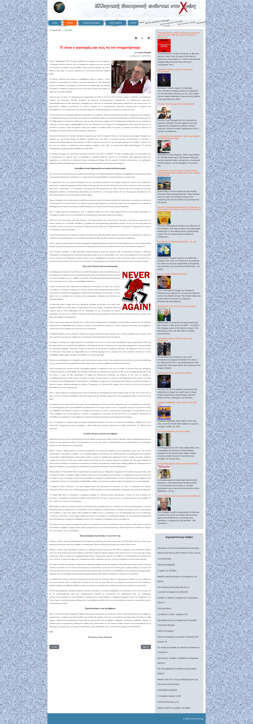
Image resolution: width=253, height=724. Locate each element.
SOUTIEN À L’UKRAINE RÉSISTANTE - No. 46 (176, 241)
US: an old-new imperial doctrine (172, 274)
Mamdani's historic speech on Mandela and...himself (175, 70)
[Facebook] (136, 38)
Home (54, 23)
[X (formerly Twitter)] (142, 38)
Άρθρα (70, 23)
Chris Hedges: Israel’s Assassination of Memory (178, 496)
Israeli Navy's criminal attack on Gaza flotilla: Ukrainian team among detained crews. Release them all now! (178, 172)
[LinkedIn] (148, 38)
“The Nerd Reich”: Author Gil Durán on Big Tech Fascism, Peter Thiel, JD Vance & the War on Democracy (178, 35)
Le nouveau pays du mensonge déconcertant (177, 463)
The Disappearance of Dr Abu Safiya (173, 431)
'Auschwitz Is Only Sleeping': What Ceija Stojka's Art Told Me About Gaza (178, 137)
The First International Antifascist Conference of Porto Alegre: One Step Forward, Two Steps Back (179, 208)
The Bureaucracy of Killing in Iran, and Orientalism (174, 339)
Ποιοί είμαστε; (115, 23)
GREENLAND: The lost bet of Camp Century (176, 306)
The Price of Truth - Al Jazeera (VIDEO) (174, 373)
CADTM (133, 23)
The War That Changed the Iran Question (175, 104)
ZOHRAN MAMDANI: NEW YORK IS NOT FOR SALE (177, 403)
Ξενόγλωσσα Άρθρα (91, 23)
